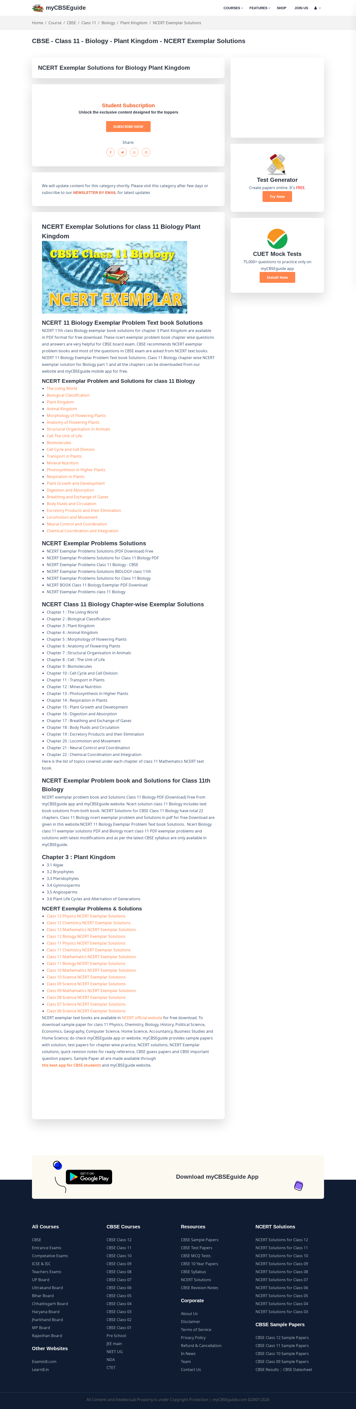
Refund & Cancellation (201, 1345)
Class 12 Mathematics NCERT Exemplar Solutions (91, 929)
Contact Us (191, 1369)
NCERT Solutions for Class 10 (281, 1255)
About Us (189, 1313)
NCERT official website (142, 1017)
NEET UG (115, 1351)
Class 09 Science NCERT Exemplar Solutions (86, 983)
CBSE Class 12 (119, 1239)
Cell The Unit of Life (64, 436)
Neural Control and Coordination (77, 524)
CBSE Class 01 (119, 1327)
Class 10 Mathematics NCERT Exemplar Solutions (91, 970)
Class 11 (88, 22)
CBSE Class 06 (119, 1287)
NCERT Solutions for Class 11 (281, 1247)
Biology (108, 22)
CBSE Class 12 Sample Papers (282, 1337)
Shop (281, 8)
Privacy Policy (193, 1337)
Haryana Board (46, 1311)
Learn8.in (40, 1369)
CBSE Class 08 (119, 1271)
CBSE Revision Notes (199, 1287)
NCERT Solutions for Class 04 (281, 1303)
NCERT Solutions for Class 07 (281, 1279)
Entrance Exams (46, 1247)
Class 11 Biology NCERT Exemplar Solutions (86, 963)
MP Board (41, 1327)
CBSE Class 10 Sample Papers (282, 1353)
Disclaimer (190, 1321)
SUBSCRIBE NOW (128, 126)
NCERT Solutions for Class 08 (281, 1271)
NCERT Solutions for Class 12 (281, 1239)
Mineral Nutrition (62, 463)
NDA (111, 1359)
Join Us (301, 8)
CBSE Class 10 (119, 1255)
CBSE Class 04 (119, 1303)
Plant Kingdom (133, 22)
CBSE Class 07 (119, 1279)
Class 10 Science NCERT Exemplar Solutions (86, 977)
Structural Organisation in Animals (78, 429)
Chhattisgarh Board (50, 1303)
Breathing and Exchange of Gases (77, 497)
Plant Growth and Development (76, 483)
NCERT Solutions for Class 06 (281, 1287)
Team (186, 1361)
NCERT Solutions (196, 1279)
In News (188, 1353)
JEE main (114, 1343)
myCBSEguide (65, 7)
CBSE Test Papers (196, 1247)
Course (55, 22)
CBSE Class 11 (119, 1247)
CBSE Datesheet (297, 1369)
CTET (111, 1367)
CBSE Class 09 (119, 1263)
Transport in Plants (64, 456)
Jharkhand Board (47, 1319)
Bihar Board (43, 1295)
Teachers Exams (46, 1271)
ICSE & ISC (41, 1263)
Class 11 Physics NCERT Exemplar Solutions (86, 943)
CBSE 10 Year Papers (199, 1263)
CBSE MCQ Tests (196, 1255)
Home (37, 22)
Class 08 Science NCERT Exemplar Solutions (86, 997)
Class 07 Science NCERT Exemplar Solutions (86, 1004)
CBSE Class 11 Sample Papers (282, 1345)
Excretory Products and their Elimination (84, 510)
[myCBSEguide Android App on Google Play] (89, 1177)
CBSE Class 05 (119, 1295)
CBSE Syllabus (193, 1271)
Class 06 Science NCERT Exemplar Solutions (86, 1011)
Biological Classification (68, 395)
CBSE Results (267, 1369)
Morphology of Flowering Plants (76, 415)
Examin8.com (44, 1361)
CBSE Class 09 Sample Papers (282, 1361)
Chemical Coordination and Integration (82, 530)
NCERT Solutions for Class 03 (281, 1311)
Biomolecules (59, 442)
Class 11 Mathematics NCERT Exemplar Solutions (91, 956)
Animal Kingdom (62, 408)
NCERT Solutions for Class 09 (281, 1263)
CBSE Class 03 (119, 1311)
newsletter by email (94, 193)
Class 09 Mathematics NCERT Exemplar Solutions (91, 990)
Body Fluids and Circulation (71, 503)
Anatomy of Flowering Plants (73, 422)
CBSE (71, 22)
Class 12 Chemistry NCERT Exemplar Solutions (89, 922)
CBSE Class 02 (119, 1319)
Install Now (277, 277)
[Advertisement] (277, 97)
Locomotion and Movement (72, 517)
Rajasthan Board (47, 1335)
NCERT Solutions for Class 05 (281, 1295)
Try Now (277, 196)
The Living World (62, 388)
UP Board (40, 1279)
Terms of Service (196, 1329)
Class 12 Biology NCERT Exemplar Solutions (86, 936)
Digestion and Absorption (70, 490)
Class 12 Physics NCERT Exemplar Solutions (86, 916)
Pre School (116, 1335)
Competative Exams (50, 1255)
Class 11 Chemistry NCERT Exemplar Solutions (89, 950)
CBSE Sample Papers (199, 1239)
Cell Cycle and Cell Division (71, 449)
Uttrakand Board (47, 1287)
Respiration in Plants (66, 476)
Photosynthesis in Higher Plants (76, 469)
